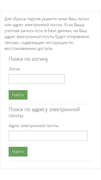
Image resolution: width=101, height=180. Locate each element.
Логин (14, 69)
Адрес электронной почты (33, 125)
